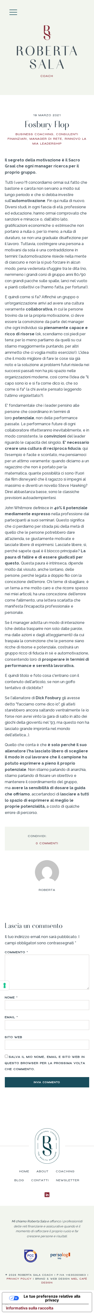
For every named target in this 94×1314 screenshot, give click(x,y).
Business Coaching (35, 134)
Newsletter (68, 1180)
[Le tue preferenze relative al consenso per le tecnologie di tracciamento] (4, 985)
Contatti (40, 1180)
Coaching (86, 11)
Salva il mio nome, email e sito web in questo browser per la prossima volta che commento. (45, 1063)
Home (77, 11)
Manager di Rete (46, 138)
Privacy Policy (19, 1278)
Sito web (13, 1037)
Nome (11, 997)
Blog (19, 1180)
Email (11, 1017)
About (82, 11)
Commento (16, 952)
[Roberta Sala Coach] (47, 51)
